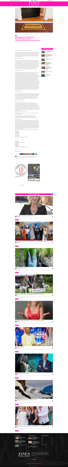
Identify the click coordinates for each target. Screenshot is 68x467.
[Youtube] (39, 461)
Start (15, 34)
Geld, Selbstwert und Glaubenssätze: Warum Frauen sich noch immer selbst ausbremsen (29, 320)
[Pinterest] (23, 154)
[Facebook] (20, 154)
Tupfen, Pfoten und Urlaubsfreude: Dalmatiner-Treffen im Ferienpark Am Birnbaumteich (29, 294)
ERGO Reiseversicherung (31, 156)
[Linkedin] (25, 154)
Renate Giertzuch (18, 242)
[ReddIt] (26, 154)
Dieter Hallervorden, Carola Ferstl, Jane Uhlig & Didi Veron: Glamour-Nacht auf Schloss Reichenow (31, 241)
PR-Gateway (17, 42)
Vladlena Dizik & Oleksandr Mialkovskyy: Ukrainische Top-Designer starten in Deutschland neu (30, 426)
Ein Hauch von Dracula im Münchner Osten (22, 373)
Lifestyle (16, 374)
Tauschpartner (26, 157)
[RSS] (34, 461)
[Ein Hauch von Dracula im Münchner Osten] (43, 75)
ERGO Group (20, 156)
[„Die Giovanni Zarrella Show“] (43, 72)
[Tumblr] (28, 154)
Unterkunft (30, 157)
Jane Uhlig (18, 374)
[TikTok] (36, 461)
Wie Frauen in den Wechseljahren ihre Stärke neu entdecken (25, 215)
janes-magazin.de (18, 216)
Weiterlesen (17, 272)
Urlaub (32, 157)
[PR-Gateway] (18, 185)
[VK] (31, 154)
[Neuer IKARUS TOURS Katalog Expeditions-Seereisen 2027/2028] (34, 389)
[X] (21, 154)
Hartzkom (20, 157)
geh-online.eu (38, 466)
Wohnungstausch (17, 158)
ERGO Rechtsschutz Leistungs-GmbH (25, 156)
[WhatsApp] (34, 154)
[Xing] (41, 461)
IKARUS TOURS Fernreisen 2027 (20, 267)
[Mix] (30, 154)
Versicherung (34, 157)
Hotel (22, 157)
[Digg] (33, 154)
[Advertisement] (28, 46)
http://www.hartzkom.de (18, 149)
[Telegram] (36, 154)
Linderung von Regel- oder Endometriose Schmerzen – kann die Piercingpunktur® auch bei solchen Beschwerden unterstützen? (36, 442)
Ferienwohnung (16, 157)
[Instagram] (28, 461)
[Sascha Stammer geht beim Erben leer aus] (30, 447)
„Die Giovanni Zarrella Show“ (48, 71)
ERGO (17, 156)
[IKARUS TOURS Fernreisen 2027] (43, 60)
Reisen (17, 34)
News (15, 242)
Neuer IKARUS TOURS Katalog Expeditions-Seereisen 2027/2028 (25, 399)
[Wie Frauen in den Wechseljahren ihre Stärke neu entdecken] (43, 52)
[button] (11, 4)
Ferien (35, 156)
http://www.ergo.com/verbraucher (19, 139)
